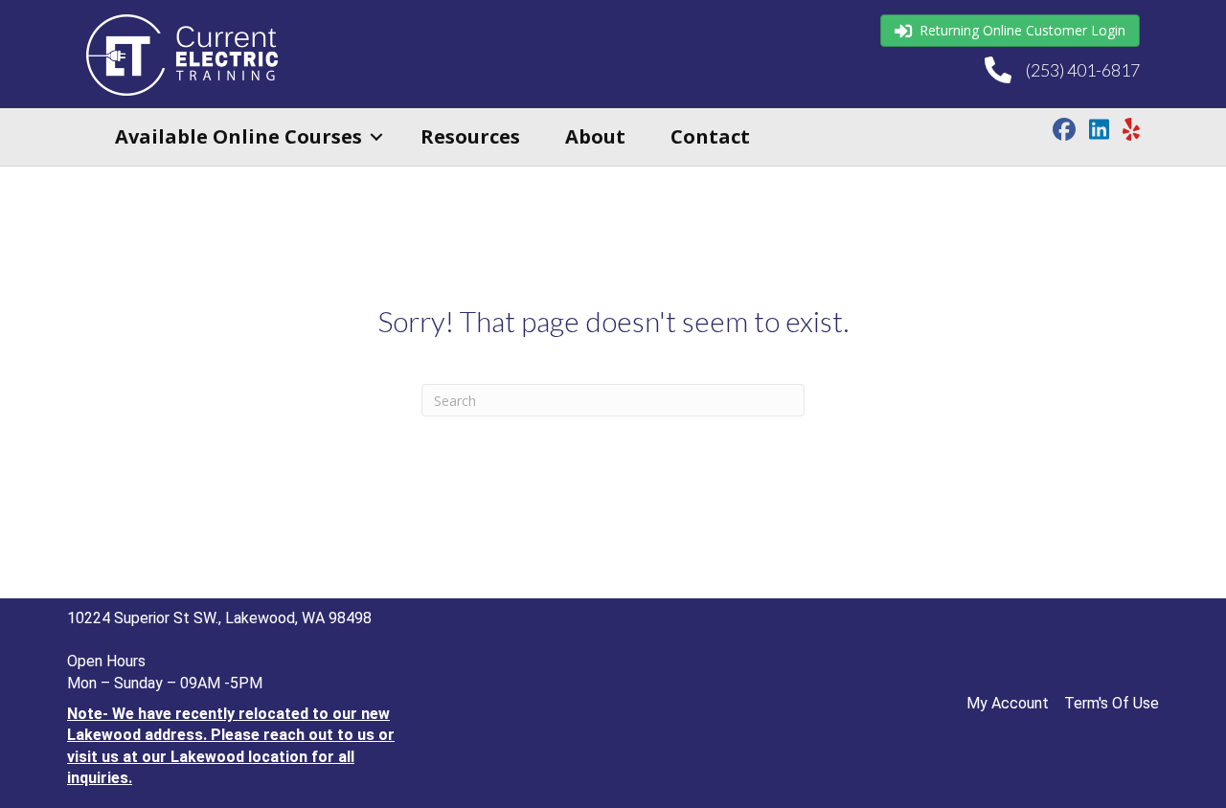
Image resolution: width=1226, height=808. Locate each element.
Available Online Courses (238, 136)
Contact (710, 136)
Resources (470, 136)
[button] (376, 137)
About (595, 136)
